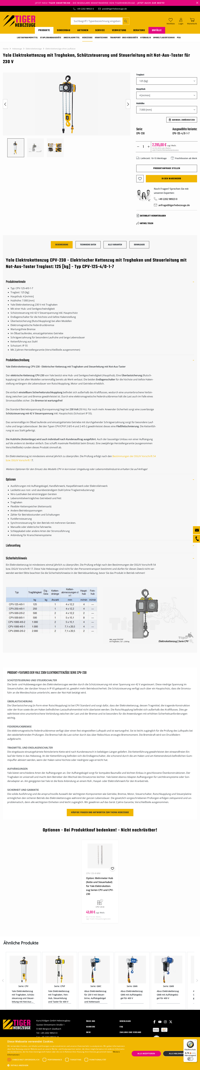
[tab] (62, 244)
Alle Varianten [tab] (115, 244)
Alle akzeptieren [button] (146, 1053)
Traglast (140, 75)
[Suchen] (125, 21)
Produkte (44, 30)
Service (100, 30)
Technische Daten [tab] (88, 244)
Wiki (88, 1032)
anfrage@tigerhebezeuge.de (174, 205)
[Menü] (195, 1041)
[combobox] (97, 21)
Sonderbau (63, 30)
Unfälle (157, 30)
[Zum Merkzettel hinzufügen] (139, 178)
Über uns (90, 1021)
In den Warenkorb (171, 178)
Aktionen (82, 30)
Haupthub (140, 89)
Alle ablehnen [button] (176, 1053)
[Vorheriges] (5, 104)
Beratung (139, 30)
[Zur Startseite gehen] (19, 20)
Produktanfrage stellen (166, 168)
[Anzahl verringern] (138, 146)
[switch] (190, 1059)
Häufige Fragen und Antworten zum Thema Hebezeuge (100, 812)
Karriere (90, 1026)
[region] (66, 114)
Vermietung (119, 30)
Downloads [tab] (139, 244)
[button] (67, 1065)
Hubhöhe (140, 103)
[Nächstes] (128, 104)
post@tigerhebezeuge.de (114, 8)
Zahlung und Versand (130, 1032)
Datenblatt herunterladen (153, 216)
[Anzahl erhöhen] (148, 146)
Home (5, 48)
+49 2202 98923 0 (85, 8)
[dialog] (100, 1053)
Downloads (125, 1021)
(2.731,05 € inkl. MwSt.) (165, 149)
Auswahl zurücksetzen (183, 120)
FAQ (121, 1026)
